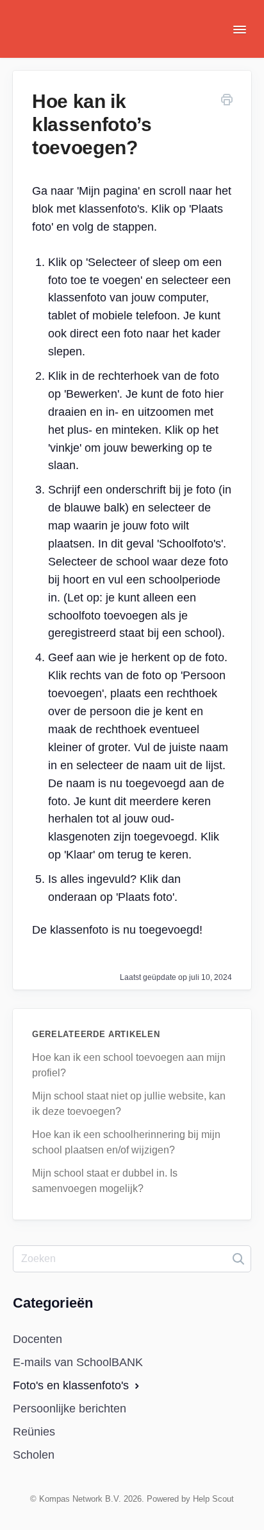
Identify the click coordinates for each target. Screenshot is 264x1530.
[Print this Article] (227, 102)
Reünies (34, 1431)
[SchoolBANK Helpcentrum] (61, 38)
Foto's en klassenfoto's (72, 1385)
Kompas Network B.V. (80, 1499)
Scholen (33, 1454)
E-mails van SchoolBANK (78, 1362)
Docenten (37, 1339)
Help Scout (213, 1499)
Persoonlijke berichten (69, 1408)
